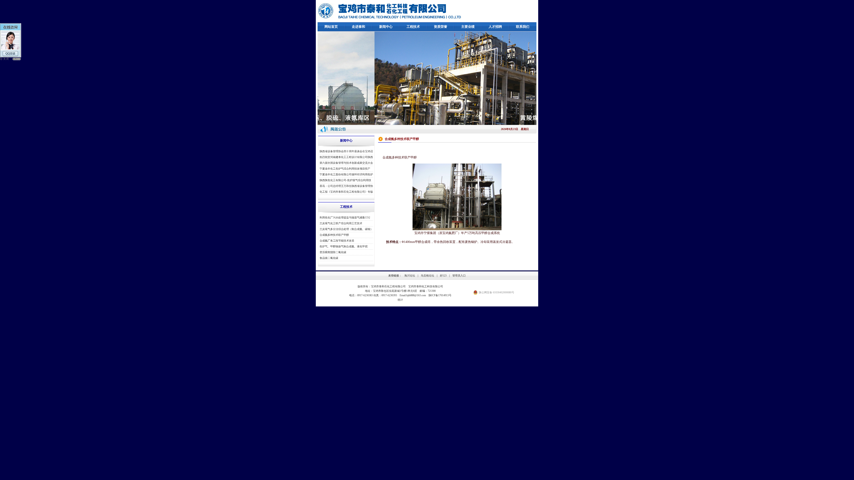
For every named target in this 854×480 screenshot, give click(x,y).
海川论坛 (409, 275)
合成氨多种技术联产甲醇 (334, 234)
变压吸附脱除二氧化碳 (333, 252)
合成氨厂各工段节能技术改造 (337, 240)
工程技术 (413, 26)
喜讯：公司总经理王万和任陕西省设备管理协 (346, 186)
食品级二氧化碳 (329, 258)
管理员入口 (459, 275)
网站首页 (331, 26)
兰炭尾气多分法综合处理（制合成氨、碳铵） (346, 229)
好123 (443, 275)
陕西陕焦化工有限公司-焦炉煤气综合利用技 (345, 180)
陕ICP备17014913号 (440, 295)
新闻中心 (386, 26)
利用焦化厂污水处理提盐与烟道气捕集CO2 (345, 217)
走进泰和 (358, 26)
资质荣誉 (440, 26)
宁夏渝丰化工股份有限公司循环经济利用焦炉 (346, 174)
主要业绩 (468, 26)
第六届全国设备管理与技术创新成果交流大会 (346, 162)
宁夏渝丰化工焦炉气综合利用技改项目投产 (345, 168)
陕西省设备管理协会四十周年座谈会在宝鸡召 (346, 151)
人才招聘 (495, 26)
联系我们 (522, 26)
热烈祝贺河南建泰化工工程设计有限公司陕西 (346, 157)
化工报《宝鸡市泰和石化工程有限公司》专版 (346, 191)
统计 (400, 299)
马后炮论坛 (427, 275)
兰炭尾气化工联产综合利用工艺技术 (341, 223)
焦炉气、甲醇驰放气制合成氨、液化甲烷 (344, 246)
